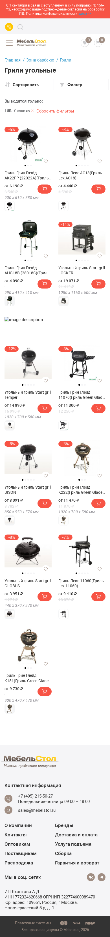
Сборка (63, 853)
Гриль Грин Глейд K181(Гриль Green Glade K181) (27, 678)
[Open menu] (9, 43)
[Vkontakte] (91, 877)
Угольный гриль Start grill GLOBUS (28, 583)
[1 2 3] (28, 241)
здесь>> (84, 13)
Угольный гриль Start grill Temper (28, 395)
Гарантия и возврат (77, 862)
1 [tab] (25, 165)
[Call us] (9, 27)
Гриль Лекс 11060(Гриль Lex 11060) (81, 583)
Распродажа (19, 862)
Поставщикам (21, 853)
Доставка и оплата (76, 834)
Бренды (64, 825)
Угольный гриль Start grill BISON (28, 490)
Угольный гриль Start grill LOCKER (81, 270)
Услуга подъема (73, 844)
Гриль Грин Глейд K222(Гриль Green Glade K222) (80, 490)
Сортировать (26, 84)
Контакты (16, 834)
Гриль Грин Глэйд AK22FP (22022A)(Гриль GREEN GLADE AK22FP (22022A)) (27, 175)
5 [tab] (88, 165)
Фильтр (74, 84)
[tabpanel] (28, 144)
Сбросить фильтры (55, 111)
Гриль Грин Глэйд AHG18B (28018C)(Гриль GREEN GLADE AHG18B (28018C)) (27, 270)
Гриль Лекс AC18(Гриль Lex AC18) (80, 175)
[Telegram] (101, 877)
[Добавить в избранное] (46, 161)
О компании (18, 825)
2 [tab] (28, 165)
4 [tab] (85, 165)
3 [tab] (31, 165)
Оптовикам (17, 844)
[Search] (20, 27)
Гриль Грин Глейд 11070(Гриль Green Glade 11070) (81, 395)
